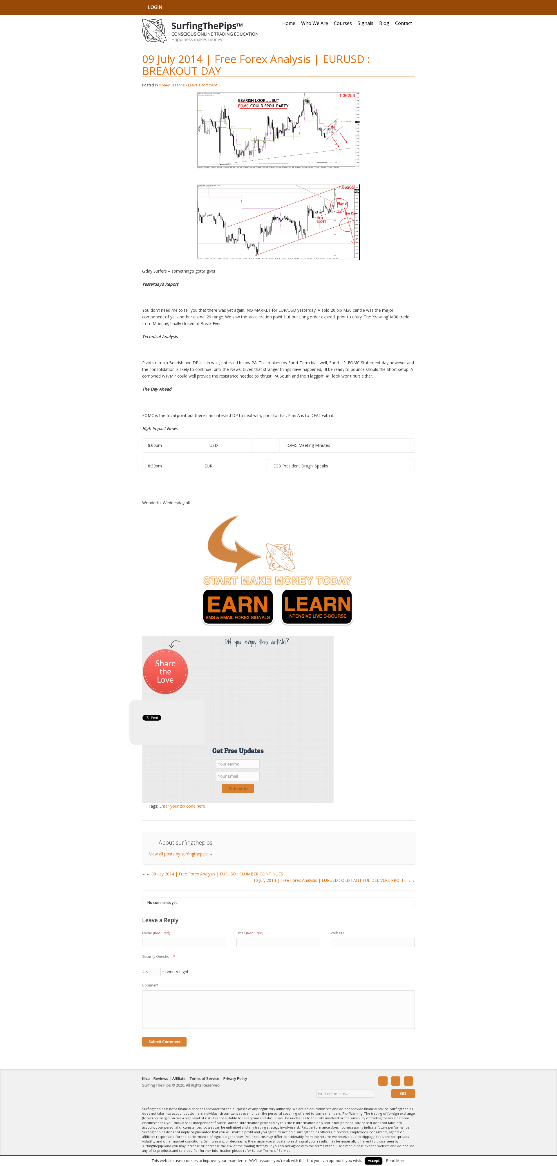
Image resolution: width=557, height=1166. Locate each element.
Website (337, 933)
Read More (396, 1160)
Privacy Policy (235, 1078)
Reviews (160, 1078)
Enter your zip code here (182, 806)
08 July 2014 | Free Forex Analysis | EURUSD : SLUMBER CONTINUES (214, 874)
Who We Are (314, 23)
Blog (384, 23)
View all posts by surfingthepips (181, 854)
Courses (343, 23)
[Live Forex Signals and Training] (200, 31)
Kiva (146, 1078)
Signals (365, 23)
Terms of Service (204, 1078)
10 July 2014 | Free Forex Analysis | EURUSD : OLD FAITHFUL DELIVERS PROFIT (334, 880)
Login (155, 7)
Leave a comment (202, 85)
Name (156, 933)
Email (249, 933)
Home (288, 23)
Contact (403, 23)
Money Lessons (172, 85)
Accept (373, 1160)
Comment (150, 985)
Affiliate (179, 1078)
